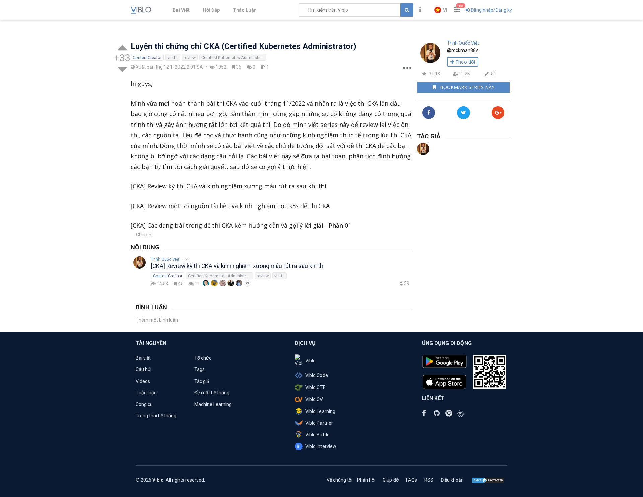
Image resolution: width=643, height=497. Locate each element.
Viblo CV (314, 399)
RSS (428, 480)
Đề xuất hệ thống (211, 392)
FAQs (411, 480)
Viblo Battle (317, 434)
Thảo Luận (245, 10)
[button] (440, 10)
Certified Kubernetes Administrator (233, 57)
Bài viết (143, 358)
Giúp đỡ (391, 480)
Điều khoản (452, 480)
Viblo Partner (319, 423)
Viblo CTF (315, 387)
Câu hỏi (143, 369)
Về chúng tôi (339, 480)
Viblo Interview (320, 446)
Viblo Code (316, 375)
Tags (199, 369)
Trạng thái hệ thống (156, 415)
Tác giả (201, 381)
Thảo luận (146, 392)
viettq (172, 57)
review (190, 57)
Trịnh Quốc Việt (165, 259)
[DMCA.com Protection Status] (488, 480)
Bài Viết (181, 10)
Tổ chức (202, 358)
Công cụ (144, 404)
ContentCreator (147, 57)
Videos (143, 381)
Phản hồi (366, 480)
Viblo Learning (320, 411)
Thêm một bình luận (157, 320)
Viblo (310, 360)
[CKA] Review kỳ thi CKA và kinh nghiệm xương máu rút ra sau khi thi (238, 266)
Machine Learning (213, 404)
